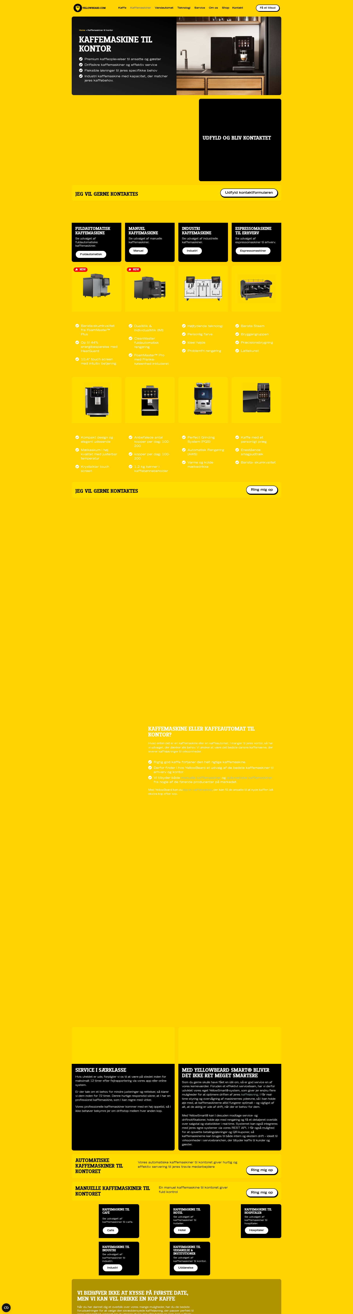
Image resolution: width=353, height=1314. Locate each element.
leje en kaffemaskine (197, 790)
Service (199, 8)
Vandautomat (164, 8)
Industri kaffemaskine (196, 230)
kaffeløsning (249, 1094)
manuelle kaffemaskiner (201, 777)
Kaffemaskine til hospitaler (258, 1211)
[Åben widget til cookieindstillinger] (6, 1307)
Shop (225, 8)
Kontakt (237, 8)
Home (82, 30)
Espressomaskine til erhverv (253, 230)
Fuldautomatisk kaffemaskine (92, 230)
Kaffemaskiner (140, 8)
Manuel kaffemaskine (143, 230)
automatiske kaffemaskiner (249, 777)
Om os (213, 8)
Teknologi (183, 8)
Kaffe (122, 8)
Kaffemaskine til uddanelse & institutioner (186, 1250)
